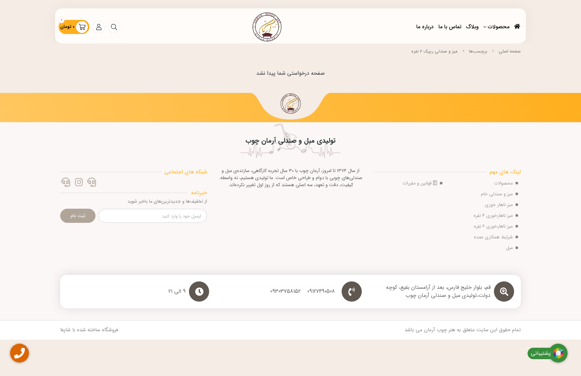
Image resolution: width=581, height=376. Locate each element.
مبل (509, 247)
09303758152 (285, 291)
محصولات (498, 27)
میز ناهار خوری (499, 204)
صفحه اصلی (510, 51)
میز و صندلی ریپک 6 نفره (435, 51)
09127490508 (321, 291)
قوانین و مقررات (417, 183)
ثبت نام (78, 215)
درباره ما (425, 27)
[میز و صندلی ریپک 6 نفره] (290, 106)
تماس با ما (449, 27)
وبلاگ (472, 27)
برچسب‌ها (478, 51)
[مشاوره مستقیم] (91, 183)
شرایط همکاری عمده (493, 237)
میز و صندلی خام (497, 194)
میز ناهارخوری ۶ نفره (493, 226)
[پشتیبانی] (65, 183)
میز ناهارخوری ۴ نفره (493, 215)
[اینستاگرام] (78, 183)
